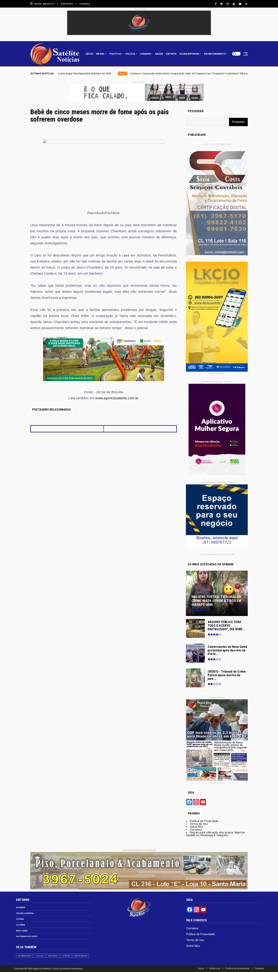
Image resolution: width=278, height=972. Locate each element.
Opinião (66, 956)
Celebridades (24, 956)
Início (201, 968)
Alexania (20, 907)
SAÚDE (159, 54)
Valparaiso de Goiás (26, 936)
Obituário (53, 956)
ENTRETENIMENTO (215, 54)
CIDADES (145, 54)
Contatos (84, 3)
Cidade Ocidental (25, 913)
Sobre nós (214, 968)
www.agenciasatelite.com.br (116, 398)
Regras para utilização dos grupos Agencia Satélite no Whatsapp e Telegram (215, 834)
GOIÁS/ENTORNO (189, 54)
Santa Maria (80, 956)
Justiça (39, 956)
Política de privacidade (237, 968)
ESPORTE (171, 54)
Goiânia (20, 919)
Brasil (245, 73)
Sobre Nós (67, 3)
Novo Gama (22, 931)
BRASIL (100, 54)
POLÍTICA (115, 54)
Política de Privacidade (204, 821)
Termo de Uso (199, 824)
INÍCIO (89, 54)
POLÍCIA (130, 54)
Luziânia (20, 925)
